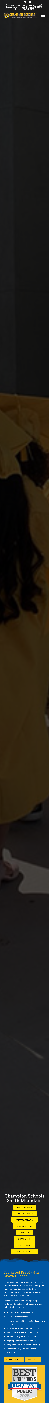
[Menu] (42, 15)
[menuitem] (24, 6)
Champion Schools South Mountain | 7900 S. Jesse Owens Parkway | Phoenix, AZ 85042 (24, 6)
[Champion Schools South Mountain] (20, 15)
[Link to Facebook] (19, 2)
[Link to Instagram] (24, 2)
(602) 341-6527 (27, 9)
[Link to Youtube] (30, 2)
